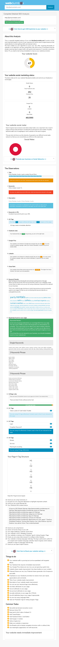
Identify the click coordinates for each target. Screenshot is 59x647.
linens (23, 300)
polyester (15, 300)
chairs (49, 297)
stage (11, 305)
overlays (37, 300)
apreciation (32, 307)
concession (31, 305)
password (40, 310)
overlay (48, 300)
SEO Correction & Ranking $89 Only (14, 22)
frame (33, 303)
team (40, 297)
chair (24, 303)
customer (27, 307)
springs (43, 308)
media (35, 297)
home (32, 297)
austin (27, 297)
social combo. (13, 247)
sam (48, 308)
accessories (37, 303)
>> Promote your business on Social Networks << (28, 159)
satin (19, 300)
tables (45, 297)
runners (13, 303)
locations (38, 308)
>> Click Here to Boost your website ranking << (28, 551)
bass (50, 308)
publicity (29, 310)
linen (11, 300)
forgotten (50, 310)
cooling (39, 305)
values (34, 308)
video (49, 307)
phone (11, 310)
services (43, 305)
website (21, 310)
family (21, 308)
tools (47, 305)
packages (17, 307)
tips (49, 305)
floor (49, 303)
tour (13, 308)
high (31, 308)
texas (16, 308)
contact (37, 307)
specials (12, 307)
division (25, 310)
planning (41, 307)
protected (18, 310)
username (35, 310)
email (14, 310)
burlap (32, 300)
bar (14, 305)
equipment (25, 305)
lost (11, 311)
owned (24, 308)
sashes (20, 303)
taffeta (28, 300)
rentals (20, 297)
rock (30, 297)
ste (46, 308)
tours (11, 308)
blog (42, 297)
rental (18, 308)
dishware (42, 303)
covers (27, 303)
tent (30, 303)
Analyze (50, 7)
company (28, 308)
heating (35, 305)
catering (21, 305)
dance (46, 303)
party (13, 297)
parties (23, 307)
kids (21, 307)
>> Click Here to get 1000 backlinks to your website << (28, 29)
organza (43, 300)
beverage (17, 305)
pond (41, 308)
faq (37, 297)
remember (46, 310)
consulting (45, 307)
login (32, 310)
